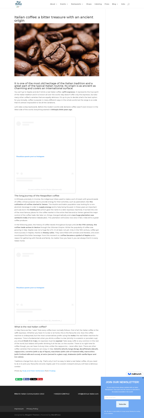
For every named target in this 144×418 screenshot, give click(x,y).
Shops (89, 4)
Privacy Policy (32, 409)
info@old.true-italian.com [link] (88, 394)
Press (107, 4)
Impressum (19, 409)
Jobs (123, 4)
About (52, 4)
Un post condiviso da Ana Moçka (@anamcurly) (45, 189)
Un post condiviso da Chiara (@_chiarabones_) (45, 320)
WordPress (56, 415)
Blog (114, 4)
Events (63, 4)
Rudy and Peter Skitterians (33, 371)
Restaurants (76, 4)
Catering (98, 4)
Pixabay (52, 371)
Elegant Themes (32, 415)
